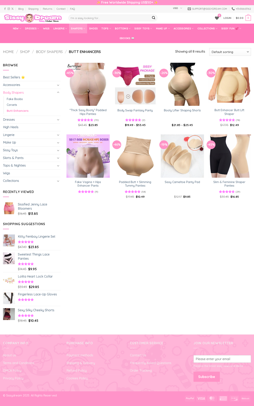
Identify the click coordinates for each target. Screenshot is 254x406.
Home (8, 51)
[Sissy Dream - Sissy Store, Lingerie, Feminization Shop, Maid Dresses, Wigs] (33, 18)
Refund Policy (76, 370)
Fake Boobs (15, 99)
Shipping (33, 8)
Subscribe (206, 376)
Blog (21, 8)
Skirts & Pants (13, 158)
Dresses (31, 28)
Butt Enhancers (18, 111)
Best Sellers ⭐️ (14, 77)
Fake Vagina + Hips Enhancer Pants (88, 184)
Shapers (77, 28)
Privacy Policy (13, 378)
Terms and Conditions (18, 363)
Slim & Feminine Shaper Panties (229, 184)
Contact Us (138, 355)
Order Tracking (141, 370)
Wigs (46, 28)
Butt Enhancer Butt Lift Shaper (229, 112)
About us (9, 355)
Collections (206, 28)
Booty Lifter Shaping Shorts (182, 110)
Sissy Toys (141, 28)
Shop (25, 51)
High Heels (10, 127)
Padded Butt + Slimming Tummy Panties (135, 184)
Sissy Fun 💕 (230, 28)
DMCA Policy (12, 370)
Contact (61, 8)
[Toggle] (58, 85)
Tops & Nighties (14, 165)
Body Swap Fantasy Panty (135, 110)
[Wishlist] (217, 18)
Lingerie (58, 28)
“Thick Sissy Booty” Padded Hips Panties (88, 112)
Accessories (182, 28)
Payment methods (79, 355)
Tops (104, 28)
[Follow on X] (12, 9)
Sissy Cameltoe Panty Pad (182, 182)
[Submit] (153, 18)
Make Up (161, 28)
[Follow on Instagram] (9, 9)
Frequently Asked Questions (150, 363)
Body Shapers (49, 51)
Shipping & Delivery (80, 363)
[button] (227, 18)
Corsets (12, 105)
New (16, 28)
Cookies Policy (77, 378)
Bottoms (121, 28)
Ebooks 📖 (127, 38)
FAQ (72, 8)
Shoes (93, 28)
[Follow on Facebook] (5, 9)
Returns (47, 8)
